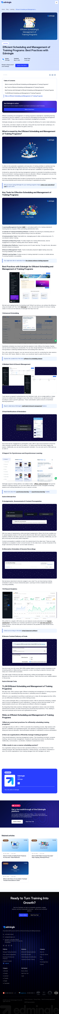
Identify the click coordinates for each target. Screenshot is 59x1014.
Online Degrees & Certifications (28, 957)
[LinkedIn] (11, 945)
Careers (42, 964)
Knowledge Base (44, 962)
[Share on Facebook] (50, 75)
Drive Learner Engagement (9, 954)
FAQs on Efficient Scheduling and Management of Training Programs (24, 96)
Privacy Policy (37, 999)
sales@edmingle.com (10, 937)
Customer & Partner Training (28, 959)
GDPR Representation (29, 1002)
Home (3, 9)
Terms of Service (28, 999)
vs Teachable (6, 983)
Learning (12, 9)
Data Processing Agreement (48, 999)
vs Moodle (5, 971)
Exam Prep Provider (26, 954)
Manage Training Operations (9, 952)
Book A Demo (17, 821)
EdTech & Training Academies (28, 952)
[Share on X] (52, 75)
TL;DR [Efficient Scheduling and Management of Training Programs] (23, 93)
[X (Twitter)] (19, 783)
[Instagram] (3, 945)
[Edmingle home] (6, 2)
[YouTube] (8, 945)
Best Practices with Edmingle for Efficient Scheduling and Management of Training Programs (29, 90)
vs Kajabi (5, 980)
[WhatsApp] (6, 945)
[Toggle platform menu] (56, 2)
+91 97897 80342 (9, 934)
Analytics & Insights (7, 961)
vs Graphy (5, 973)
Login (22, 975)
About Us (42, 952)
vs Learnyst (5, 975)
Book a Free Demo (22, 65)
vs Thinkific (5, 978)
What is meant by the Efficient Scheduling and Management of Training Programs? (26, 84)
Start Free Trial (30, 821)
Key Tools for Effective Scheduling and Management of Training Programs (24, 87)
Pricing (41, 959)
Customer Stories (44, 954)
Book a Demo (23, 915)
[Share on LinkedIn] (55, 75)
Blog (7, 9)
